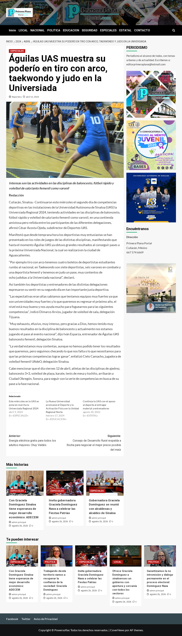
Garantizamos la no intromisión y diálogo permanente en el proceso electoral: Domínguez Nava (160, 578)
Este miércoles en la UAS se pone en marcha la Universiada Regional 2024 (24, 405)
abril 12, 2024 (32, 96)
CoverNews (117, 630)
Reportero (17, 96)
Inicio (12, 30)
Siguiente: (94, 442)
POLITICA (53, 30)
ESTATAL (125, 30)
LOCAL (23, 30)
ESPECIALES (108, 30)
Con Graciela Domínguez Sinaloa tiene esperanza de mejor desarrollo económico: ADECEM (23, 509)
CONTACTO (142, 30)
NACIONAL (37, 30)
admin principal (19, 522)
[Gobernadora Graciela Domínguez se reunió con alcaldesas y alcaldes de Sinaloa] (105, 483)
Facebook (12, 619)
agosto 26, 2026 (20, 526)
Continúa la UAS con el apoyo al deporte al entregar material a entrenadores (99, 405)
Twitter (26, 619)
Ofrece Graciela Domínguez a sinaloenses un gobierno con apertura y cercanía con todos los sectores (124, 582)
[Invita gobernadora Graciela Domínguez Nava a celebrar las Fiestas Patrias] (65, 483)
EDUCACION (71, 30)
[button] (174, 30)
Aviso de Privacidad (46, 619)
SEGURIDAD (89, 30)
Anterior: (32, 440)
